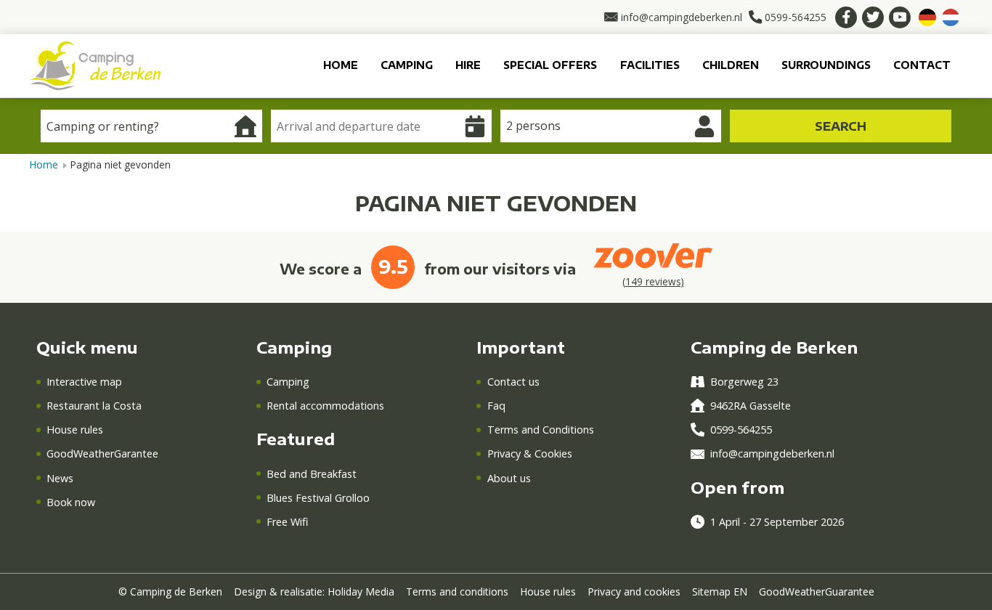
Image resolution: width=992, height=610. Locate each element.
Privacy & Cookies (529, 453)
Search (840, 126)
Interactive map (84, 382)
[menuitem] (340, 65)
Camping (407, 65)
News (59, 478)
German (927, 17)
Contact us (513, 382)
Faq (496, 405)
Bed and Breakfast (312, 474)
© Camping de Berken (170, 591)
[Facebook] (846, 17)
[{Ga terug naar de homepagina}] (95, 65)
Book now (70, 502)
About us (508, 478)
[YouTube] (900, 17)
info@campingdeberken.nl (772, 453)
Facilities (650, 65)
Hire (468, 65)
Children (730, 65)
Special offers (550, 65)
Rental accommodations (325, 405)
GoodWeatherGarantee (102, 453)
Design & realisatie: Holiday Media (314, 591)
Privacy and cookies (634, 591)
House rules (74, 429)
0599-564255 (740, 429)
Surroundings (826, 65)
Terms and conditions (457, 591)
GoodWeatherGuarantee (816, 591)
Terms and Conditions (540, 429)
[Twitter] (873, 17)
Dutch (950, 17)
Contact (922, 65)
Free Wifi (287, 522)
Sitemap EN (719, 591)
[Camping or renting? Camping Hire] (151, 126)
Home (340, 65)
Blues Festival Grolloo (318, 498)
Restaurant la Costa (94, 405)
